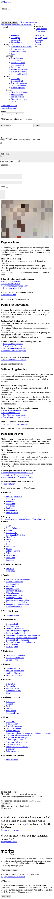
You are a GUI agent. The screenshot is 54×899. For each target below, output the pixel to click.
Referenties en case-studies (21, 47)
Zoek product (41, 29)
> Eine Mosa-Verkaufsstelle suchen (15, 417)
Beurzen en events (18, 51)
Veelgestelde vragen (19, 99)
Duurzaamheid (17, 81)
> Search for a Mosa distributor (13, 288)
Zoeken (37, 126)
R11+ (8, 154)
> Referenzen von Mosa (10, 413)
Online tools (16, 60)
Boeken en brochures (19, 69)
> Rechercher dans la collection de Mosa (17, 473)
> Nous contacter (8, 484)
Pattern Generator (18, 63)
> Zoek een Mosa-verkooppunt (13, 351)
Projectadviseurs (17, 97)
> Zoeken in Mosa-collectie (12, 344)
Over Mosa (15, 79)
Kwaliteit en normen (19, 83)
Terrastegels (15, 40)
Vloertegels (40, 31)
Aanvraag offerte (17, 65)
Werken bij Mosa (18, 88)
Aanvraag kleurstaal (19, 74)
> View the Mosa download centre (14, 286)
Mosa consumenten (9, 106)
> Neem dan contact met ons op (13, 359)
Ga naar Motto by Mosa (10, 830)
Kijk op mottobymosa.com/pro (13, 877)
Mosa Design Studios (19, 92)
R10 (2, 154)
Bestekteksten (16, 67)
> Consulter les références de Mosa (15, 475)
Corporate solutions (18, 85)
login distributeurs (8, 108)
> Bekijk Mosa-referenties (11, 346)
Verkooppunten (17, 94)
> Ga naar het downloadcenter (13, 348)
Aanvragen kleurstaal (9, 22)
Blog (13, 53)
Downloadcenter (17, 58)
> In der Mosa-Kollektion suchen (14, 410)
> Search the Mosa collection (12, 281)
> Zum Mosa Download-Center (13, 415)
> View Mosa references (10, 283)
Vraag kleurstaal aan (9, 842)
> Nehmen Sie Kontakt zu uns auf (14, 424)
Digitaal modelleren (19, 72)
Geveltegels (15, 38)
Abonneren (6, 804)
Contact (14, 101)
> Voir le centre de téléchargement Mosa (17, 477)
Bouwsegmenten (17, 49)
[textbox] (12, 114)
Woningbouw (16, 42)
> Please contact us (8, 295)
